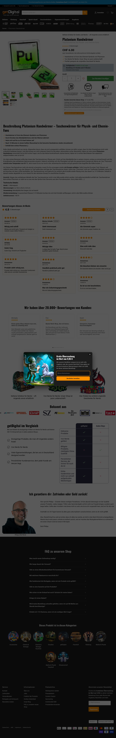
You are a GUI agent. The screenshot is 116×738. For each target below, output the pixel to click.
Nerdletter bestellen (73, 378)
